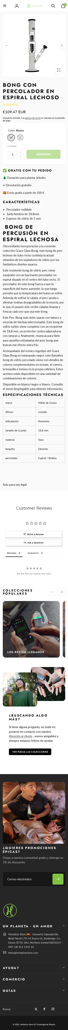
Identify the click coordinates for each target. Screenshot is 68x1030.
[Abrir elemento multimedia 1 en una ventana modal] (34, 46)
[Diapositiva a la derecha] (61, 45)
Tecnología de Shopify (46, 1024)
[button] (5, 6)
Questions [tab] (33, 553)
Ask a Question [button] (35, 542)
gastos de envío (33, 118)
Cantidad (11, 146)
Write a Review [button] (35, 534)
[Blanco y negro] (20, 137)
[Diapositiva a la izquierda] (6, 45)
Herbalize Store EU (28, 1024)
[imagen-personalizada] (10, 916)
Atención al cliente (20, 736)
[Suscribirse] (57, 879)
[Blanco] (11, 137)
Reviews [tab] (11, 553)
